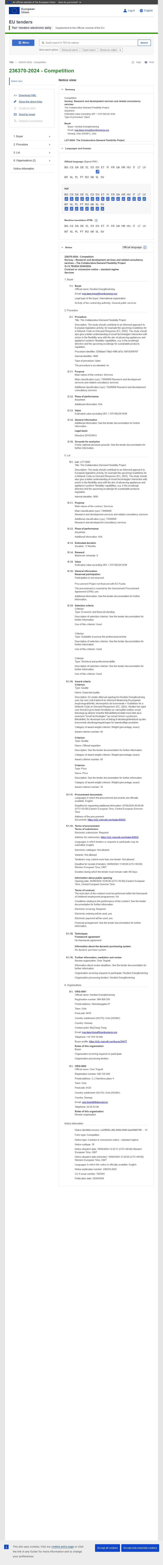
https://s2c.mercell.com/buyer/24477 (108, 1041)
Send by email (27, 114)
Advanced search (70, 50)
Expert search (89, 50)
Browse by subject (109, 50)
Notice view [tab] (16, 81)
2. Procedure (21, 144)
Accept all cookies (107, 1548)
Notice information (24, 168)
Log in (131, 10)
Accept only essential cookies (140, 1548)
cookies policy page (62, 1546)
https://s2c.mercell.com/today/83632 (106, 819)
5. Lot (17, 152)
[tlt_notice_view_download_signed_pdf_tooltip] (97, 172)
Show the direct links (30, 101)
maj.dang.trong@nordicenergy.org (91, 130)
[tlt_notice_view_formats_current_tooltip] (144, 247)
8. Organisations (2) (25, 160)
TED (11, 62)
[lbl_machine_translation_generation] (96, 220)
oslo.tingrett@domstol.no (95, 1102)
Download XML (27, 95)
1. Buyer (18, 136)
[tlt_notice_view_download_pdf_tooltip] (66, 199)
